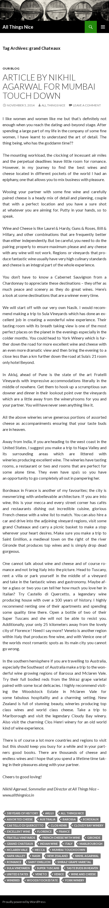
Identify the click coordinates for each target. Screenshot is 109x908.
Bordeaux (91, 819)
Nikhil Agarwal (87, 855)
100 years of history (22, 813)
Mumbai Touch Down (68, 849)
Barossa (69, 819)
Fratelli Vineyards (21, 837)
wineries (13, 880)
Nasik (36, 855)
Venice (59, 874)
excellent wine (18, 831)
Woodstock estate (42, 880)
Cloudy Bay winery (88, 825)
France (64, 831)
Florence (44, 831)
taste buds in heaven (82, 868)
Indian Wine (49, 843)
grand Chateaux (20, 843)
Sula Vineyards (18, 868)
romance (14, 862)
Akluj (49, 813)
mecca (40, 849)
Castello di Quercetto (25, 825)
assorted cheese (20, 819)
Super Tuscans (48, 868)
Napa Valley (16, 855)
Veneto (41, 874)
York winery (74, 880)
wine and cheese (83, 874)
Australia (48, 819)
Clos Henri (59, 825)
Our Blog (11, 68)
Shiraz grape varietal (74, 862)
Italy (68, 843)
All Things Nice (18, 27)
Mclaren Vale (17, 849)
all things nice (72, 813)
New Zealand (57, 855)
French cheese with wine (61, 837)
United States (17, 874)
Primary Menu (103, 27)
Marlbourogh (91, 843)
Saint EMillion (39, 862)
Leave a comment (87, 105)
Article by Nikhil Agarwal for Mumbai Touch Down (49, 86)
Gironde (93, 837)
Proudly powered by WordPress (24, 902)
